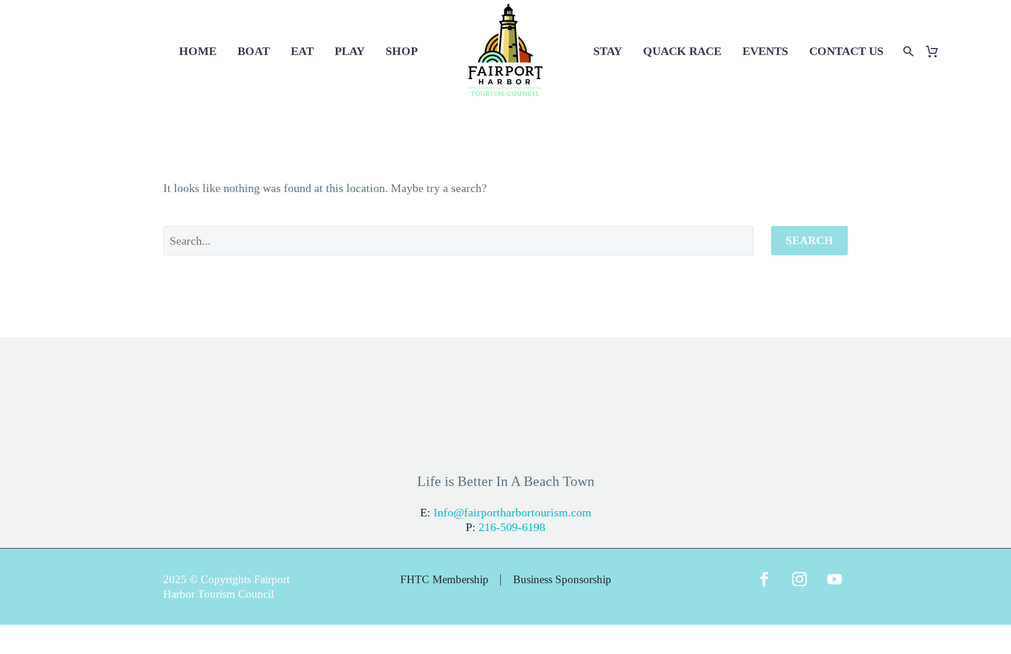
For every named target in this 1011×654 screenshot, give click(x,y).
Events (765, 50)
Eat (302, 50)
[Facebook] (764, 586)
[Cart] (936, 51)
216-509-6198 (512, 527)
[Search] (907, 51)
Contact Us (846, 50)
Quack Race (682, 50)
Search (809, 240)
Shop (402, 50)
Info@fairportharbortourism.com (513, 512)
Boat (254, 50)
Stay (607, 50)
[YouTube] (834, 586)
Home (197, 50)
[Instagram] (799, 586)
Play (349, 50)
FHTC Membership (444, 579)
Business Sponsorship (562, 579)
